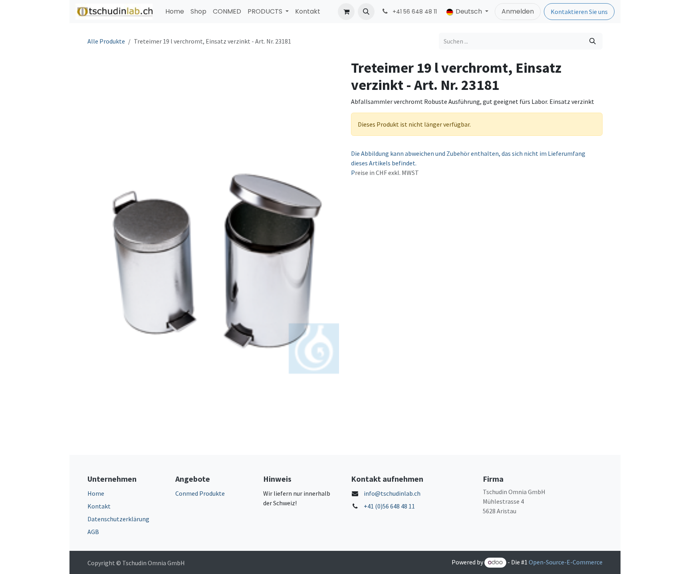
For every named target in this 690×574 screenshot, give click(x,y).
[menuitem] (174, 12)
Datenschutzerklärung (118, 519)
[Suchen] (593, 41)
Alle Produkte (106, 41)
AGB (93, 532)
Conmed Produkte (200, 493)
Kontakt (99, 506)
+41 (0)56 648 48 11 (389, 506)
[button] (366, 11)
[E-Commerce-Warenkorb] (346, 11)
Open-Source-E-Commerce (566, 562)
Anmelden (518, 11)
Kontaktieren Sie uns (579, 12)
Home (95, 493)
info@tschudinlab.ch (392, 493)
